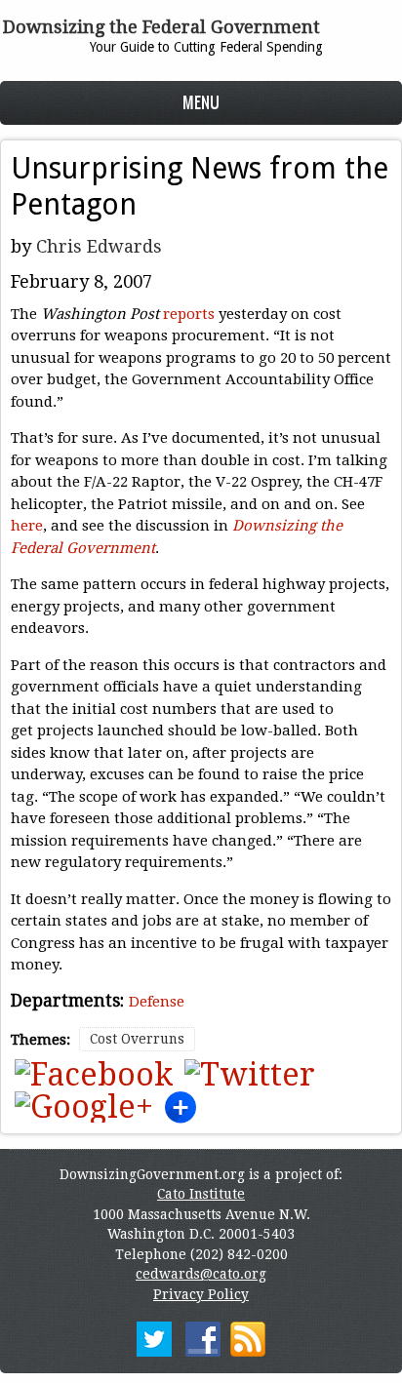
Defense (156, 1001)
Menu (201, 102)
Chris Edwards (99, 246)
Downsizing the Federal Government (161, 27)
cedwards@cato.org (201, 1274)
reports (189, 314)
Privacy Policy (201, 1294)
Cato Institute (201, 1194)
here (27, 525)
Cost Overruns (137, 1039)
